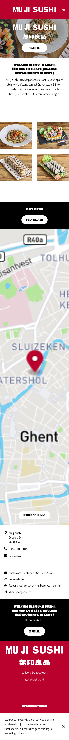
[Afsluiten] (63, 726)
